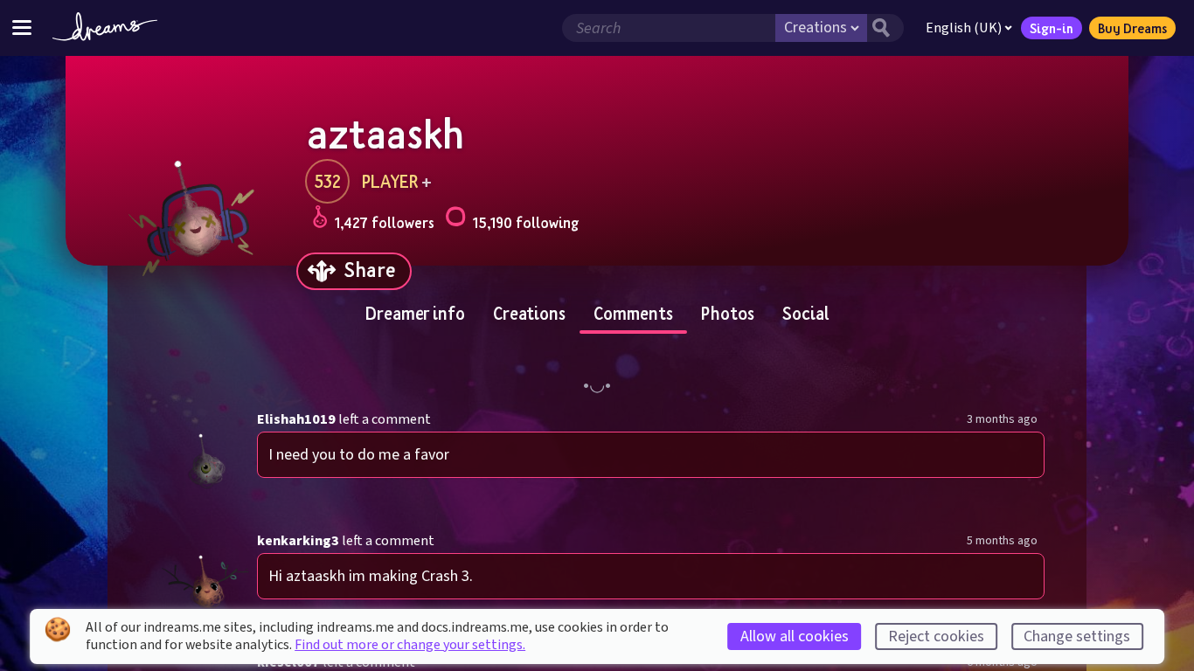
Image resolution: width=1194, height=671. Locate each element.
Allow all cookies (794, 636)
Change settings (1077, 636)
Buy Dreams (1132, 28)
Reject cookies (936, 636)
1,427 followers (384, 222)
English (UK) (964, 28)
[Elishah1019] (207, 458)
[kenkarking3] (207, 580)
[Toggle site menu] (22, 27)
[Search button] (885, 28)
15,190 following (526, 222)
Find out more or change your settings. (410, 645)
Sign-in (1051, 28)
